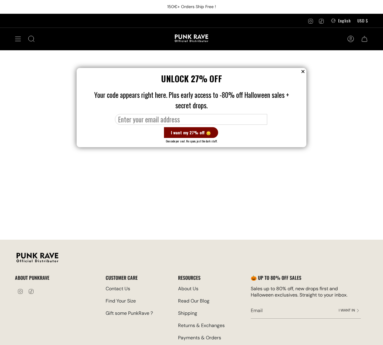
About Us (188, 288)
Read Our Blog (193, 301)
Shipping (187, 313)
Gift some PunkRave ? (129, 313)
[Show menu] (18, 39)
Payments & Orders (199, 338)
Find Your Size (121, 301)
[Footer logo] (37, 258)
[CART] (364, 39)
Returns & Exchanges (201, 325)
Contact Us (118, 288)
